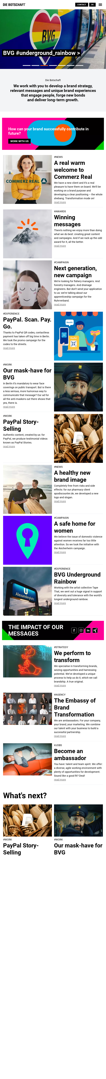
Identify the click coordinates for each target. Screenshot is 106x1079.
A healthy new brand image (72, 476)
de (92, 4)
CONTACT (81, 4)
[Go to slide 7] (79, 65)
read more (60, 202)
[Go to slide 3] (44, 65)
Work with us (19, 141)
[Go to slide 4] (53, 65)
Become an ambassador (70, 754)
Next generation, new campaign (75, 272)
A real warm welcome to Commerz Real (73, 169)
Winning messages (67, 221)
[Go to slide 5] (62, 65)
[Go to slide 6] (70, 65)
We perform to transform (72, 656)
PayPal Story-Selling (21, 425)
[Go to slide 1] (27, 65)
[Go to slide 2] (35, 65)
